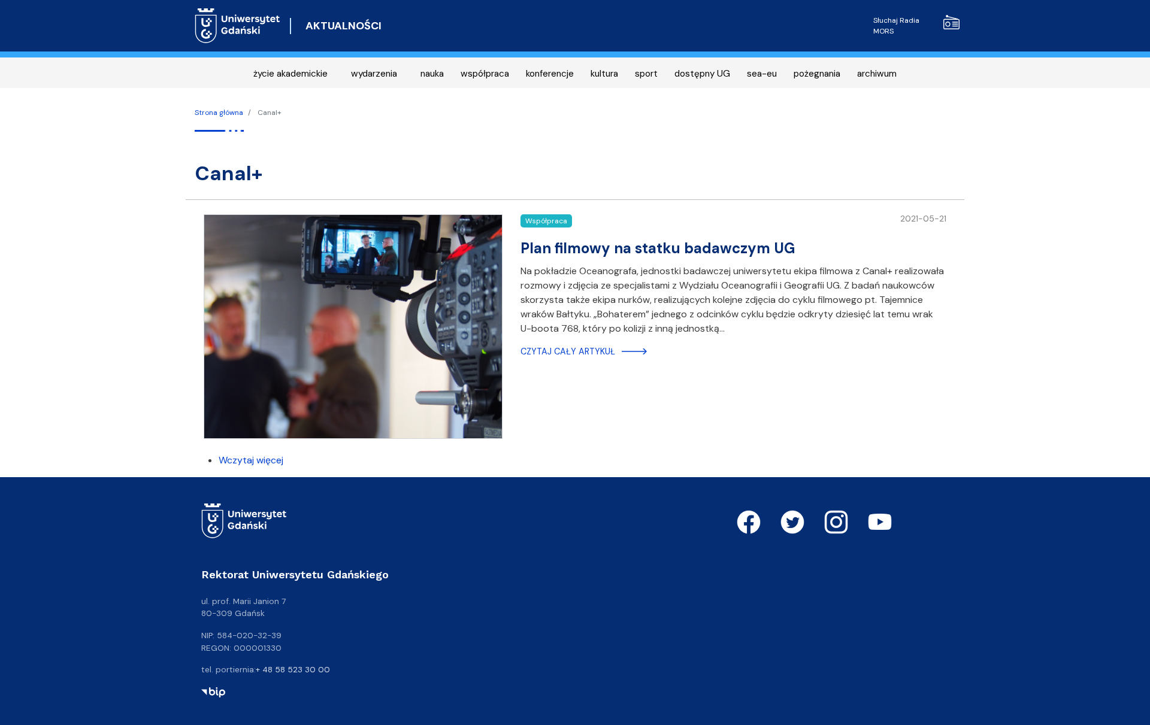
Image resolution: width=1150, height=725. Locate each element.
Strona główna (219, 112)
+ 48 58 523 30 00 (293, 669)
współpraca (485, 74)
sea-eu (762, 74)
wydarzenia (374, 74)
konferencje (550, 74)
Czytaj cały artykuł (567, 351)
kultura (604, 74)
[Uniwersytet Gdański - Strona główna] (237, 26)
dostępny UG (702, 74)
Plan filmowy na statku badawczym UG (657, 248)
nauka (432, 74)
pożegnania (817, 74)
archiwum (877, 74)
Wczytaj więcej (251, 460)
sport (646, 74)
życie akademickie (290, 74)
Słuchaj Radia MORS (896, 26)
